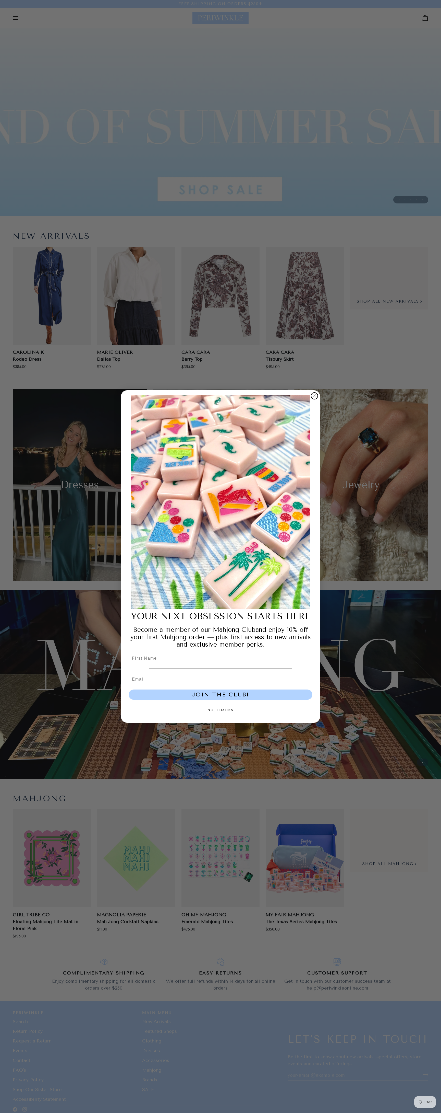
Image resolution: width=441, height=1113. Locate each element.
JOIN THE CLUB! (220, 694)
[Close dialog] (314, 396)
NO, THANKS (220, 710)
